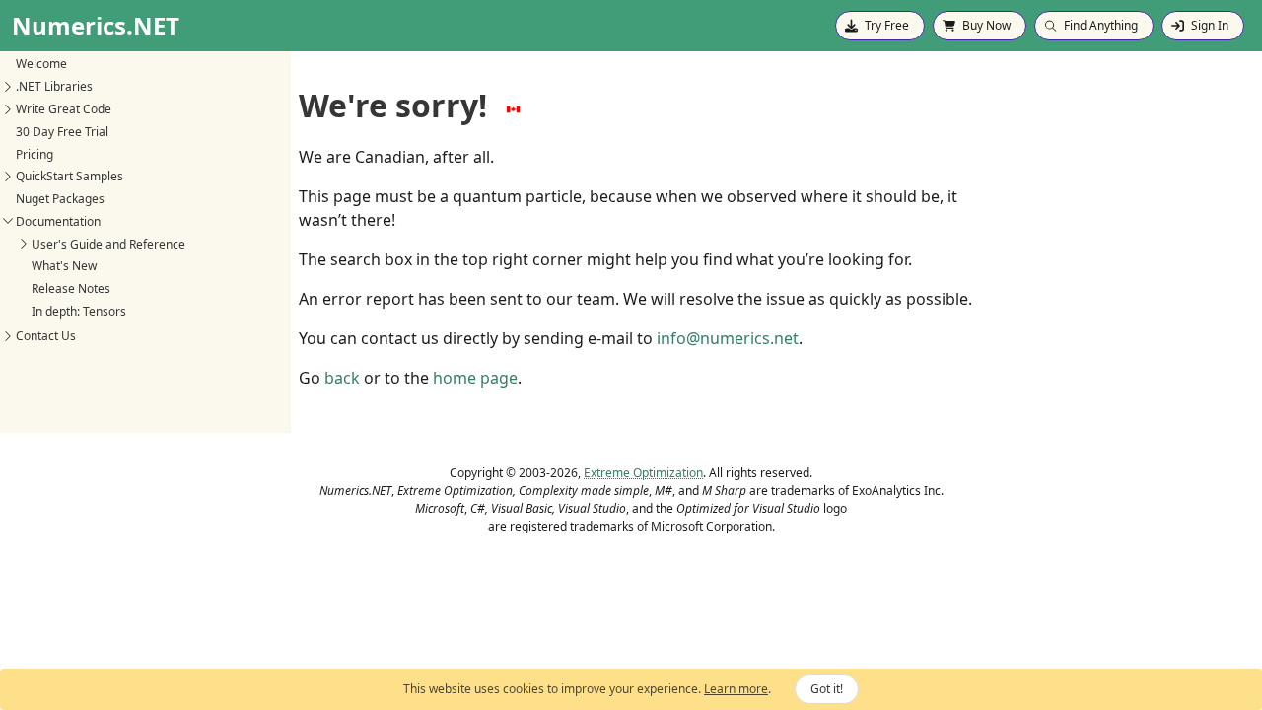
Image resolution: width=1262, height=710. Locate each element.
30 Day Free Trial (62, 131)
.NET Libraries (54, 86)
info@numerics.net (728, 338)
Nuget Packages (60, 198)
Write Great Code (63, 109)
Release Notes (71, 288)
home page (475, 378)
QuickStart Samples (69, 176)
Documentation (58, 221)
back (342, 378)
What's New (64, 265)
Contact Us (46, 335)
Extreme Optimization (643, 472)
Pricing (34, 154)
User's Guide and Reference (108, 244)
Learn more (736, 688)
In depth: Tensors (79, 311)
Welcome (41, 63)
